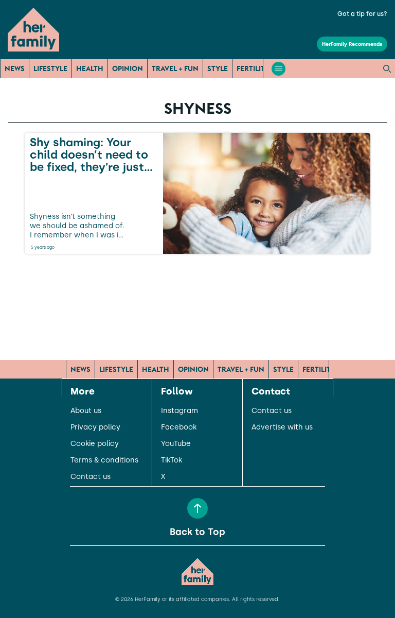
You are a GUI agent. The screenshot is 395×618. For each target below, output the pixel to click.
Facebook (178, 427)
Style (217, 68)
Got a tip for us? (362, 14)
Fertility (253, 68)
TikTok (171, 460)
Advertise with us (282, 427)
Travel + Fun (175, 68)
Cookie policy (94, 444)
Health (89, 68)
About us (85, 411)
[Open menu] (278, 69)
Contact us (90, 477)
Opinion (127, 68)
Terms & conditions (104, 460)
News (15, 68)
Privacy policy (95, 427)
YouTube (176, 444)
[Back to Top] (197, 508)
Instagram (179, 411)
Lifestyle (50, 68)
